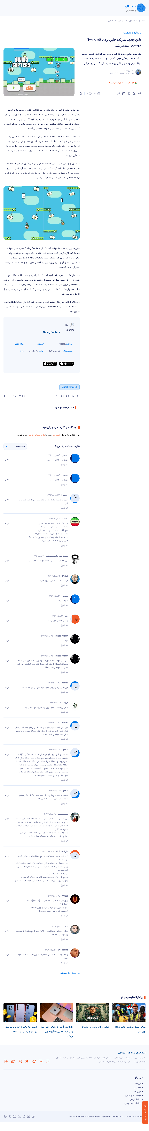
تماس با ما (136, 1087)
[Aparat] (12, 1061)
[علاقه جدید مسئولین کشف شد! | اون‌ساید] (129, 1012)
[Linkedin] (40, 1061)
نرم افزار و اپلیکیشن (116, 20)
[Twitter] (26, 1061)
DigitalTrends (68, 387)
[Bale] (5, 1061)
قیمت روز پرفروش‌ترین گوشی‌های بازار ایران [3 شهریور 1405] (21, 1029)
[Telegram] (33, 1061)
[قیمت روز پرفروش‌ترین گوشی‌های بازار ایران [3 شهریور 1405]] (20, 1012)
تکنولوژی (133, 20)
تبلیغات (138, 1083)
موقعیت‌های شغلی (133, 1095)
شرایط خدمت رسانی (132, 1103)
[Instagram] (47, 1061)
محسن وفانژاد (129, 70)
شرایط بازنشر (135, 1099)
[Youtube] (19, 1061)
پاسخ (63, 464)
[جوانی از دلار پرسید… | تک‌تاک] (92, 1012)
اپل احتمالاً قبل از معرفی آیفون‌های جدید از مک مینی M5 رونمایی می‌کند (56, 1031)
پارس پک (84, 1116)
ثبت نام (56, 435)
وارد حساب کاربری (36, 435)
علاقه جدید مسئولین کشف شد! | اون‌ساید (130, 1029)
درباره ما (137, 1091)
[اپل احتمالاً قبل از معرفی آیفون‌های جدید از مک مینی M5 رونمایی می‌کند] (56, 1012)
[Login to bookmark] (80, 93)
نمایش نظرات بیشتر (68, 973)
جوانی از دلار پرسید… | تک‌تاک (95, 1027)
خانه (144, 20)
